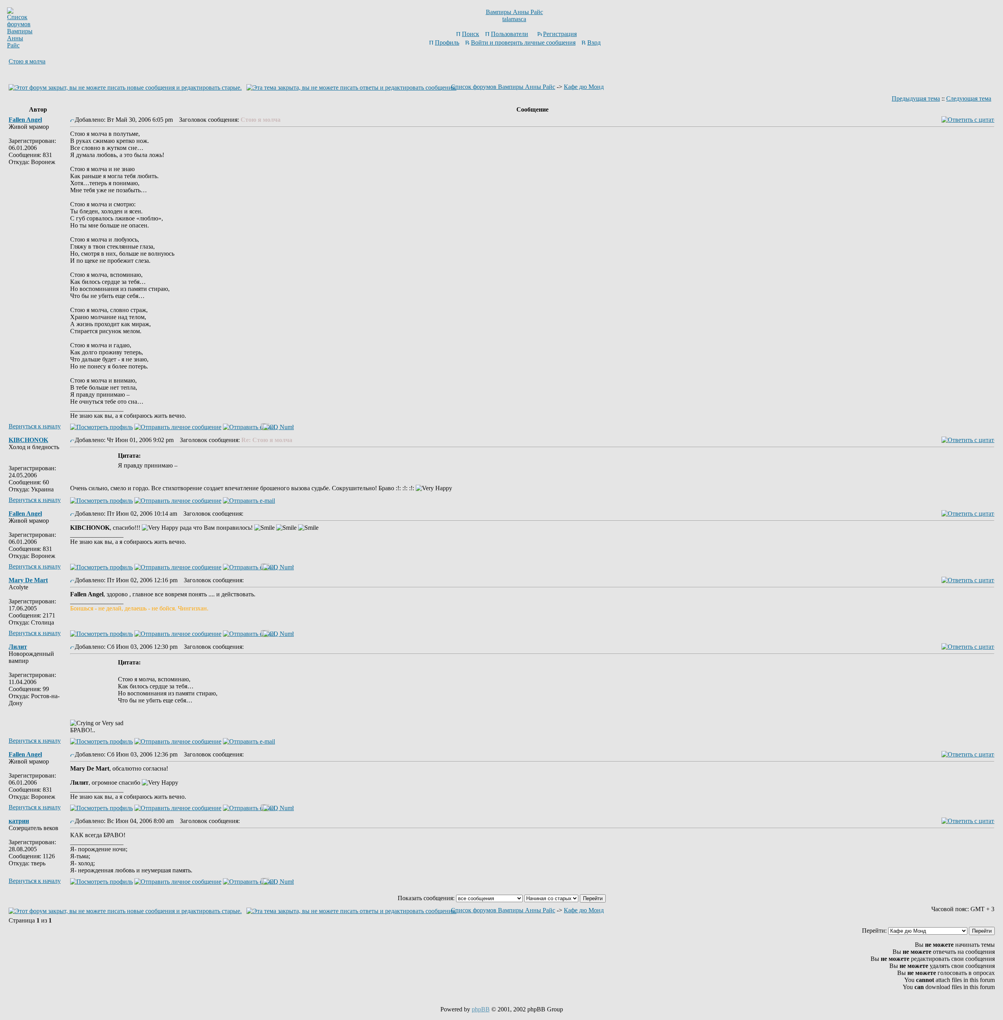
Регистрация (560, 34)
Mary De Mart (28, 580)
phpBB (481, 1009)
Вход (594, 42)
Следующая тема (968, 98)
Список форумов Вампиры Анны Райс (503, 86)
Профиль (447, 42)
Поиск (470, 34)
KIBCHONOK (28, 440)
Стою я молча (27, 61)
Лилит (18, 646)
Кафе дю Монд (584, 86)
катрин (19, 821)
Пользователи (509, 34)
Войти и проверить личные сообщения (523, 42)
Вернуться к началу (35, 426)
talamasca (514, 19)
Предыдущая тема (916, 98)
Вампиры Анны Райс (514, 12)
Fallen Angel (25, 119)
